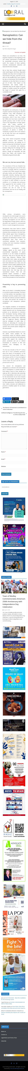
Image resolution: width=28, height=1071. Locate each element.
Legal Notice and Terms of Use (9, 1037)
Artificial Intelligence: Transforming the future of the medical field (13, 413)
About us (3, 1031)
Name (3, 452)
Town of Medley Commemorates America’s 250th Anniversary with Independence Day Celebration (14, 601)
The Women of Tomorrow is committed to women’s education (14, 408)
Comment (4, 431)
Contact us (4, 1034)
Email (3, 459)
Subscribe (3, 1041)
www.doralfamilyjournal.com (17, 1068)
